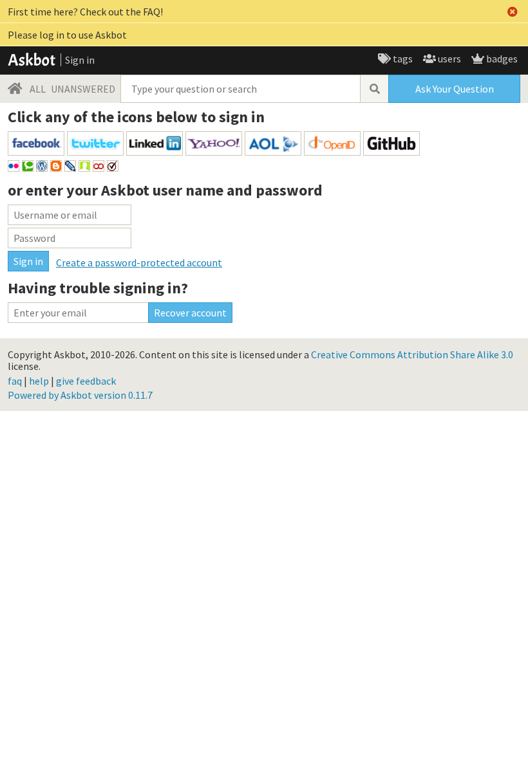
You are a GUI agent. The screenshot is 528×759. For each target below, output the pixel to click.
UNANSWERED (83, 88)
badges (501, 58)
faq (15, 380)
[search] (374, 89)
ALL (38, 88)
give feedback (86, 380)
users (448, 58)
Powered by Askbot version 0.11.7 (80, 395)
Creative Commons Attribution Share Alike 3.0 (412, 354)
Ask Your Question (454, 88)
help (39, 380)
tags (402, 58)
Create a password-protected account (139, 262)
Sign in (80, 59)
